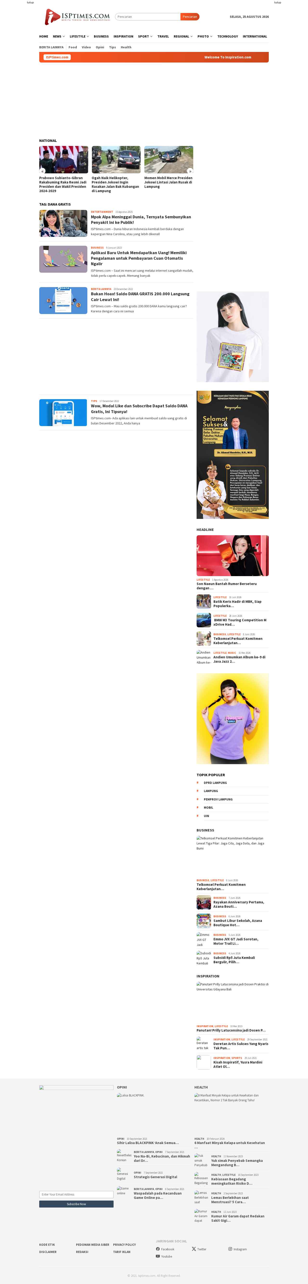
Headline (205, 529)
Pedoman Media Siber (92, 1245)
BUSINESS (205, 830)
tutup (30, 2)
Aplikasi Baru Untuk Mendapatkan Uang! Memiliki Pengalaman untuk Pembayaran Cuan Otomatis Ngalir (139, 258)
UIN (206, 816)
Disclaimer (48, 1252)
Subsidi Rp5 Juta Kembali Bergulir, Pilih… (234, 960)
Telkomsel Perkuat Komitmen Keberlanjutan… (238, 640)
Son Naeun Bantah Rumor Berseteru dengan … (227, 586)
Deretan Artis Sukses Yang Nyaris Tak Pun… (240, 1046)
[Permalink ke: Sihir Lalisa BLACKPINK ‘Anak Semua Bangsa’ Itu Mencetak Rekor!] (154, 1114)
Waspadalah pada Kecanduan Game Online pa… (158, 1195)
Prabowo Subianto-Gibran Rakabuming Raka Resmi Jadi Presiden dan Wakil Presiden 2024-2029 (62, 184)
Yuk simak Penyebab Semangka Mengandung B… (237, 1162)
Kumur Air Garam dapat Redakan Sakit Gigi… (237, 1218)
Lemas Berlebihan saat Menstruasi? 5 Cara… (230, 1200)
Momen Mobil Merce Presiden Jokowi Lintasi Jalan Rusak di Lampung (168, 182)
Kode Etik (47, 1245)
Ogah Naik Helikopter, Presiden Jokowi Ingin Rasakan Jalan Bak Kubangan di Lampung (115, 184)
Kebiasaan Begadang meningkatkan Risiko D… (231, 1181)
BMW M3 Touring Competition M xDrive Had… (239, 622)
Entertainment (102, 212)
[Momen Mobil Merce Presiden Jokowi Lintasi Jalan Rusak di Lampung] (168, 159)
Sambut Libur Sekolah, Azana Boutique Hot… (237, 923)
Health (201, 1087)
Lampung (211, 791)
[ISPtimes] (77, 16)
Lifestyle (203, 579)
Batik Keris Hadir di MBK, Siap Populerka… (237, 603)
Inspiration (208, 976)
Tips (94, 401)
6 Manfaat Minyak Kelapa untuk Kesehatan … (229, 1145)
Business (97, 247)
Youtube (166, 1256)
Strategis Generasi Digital (155, 1177)
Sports (236, 1058)
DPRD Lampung (215, 783)
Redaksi (82, 1252)
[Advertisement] (20, 72)
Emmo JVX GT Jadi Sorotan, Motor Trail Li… (235, 941)
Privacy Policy (124, 1245)
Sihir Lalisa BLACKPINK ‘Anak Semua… (148, 1143)
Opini (122, 1087)
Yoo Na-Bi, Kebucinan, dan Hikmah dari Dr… (162, 1158)
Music (232, 653)
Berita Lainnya (101, 289)
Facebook (167, 1249)
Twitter (201, 1249)
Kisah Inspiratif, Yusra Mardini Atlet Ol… (237, 1064)
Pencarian (190, 16)
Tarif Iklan (121, 1252)
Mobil (208, 808)
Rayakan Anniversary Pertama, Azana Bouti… (238, 904)
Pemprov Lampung (218, 799)
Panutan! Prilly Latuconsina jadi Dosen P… (231, 1030)
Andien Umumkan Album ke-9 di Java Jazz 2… (239, 659)
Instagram (240, 1249)
